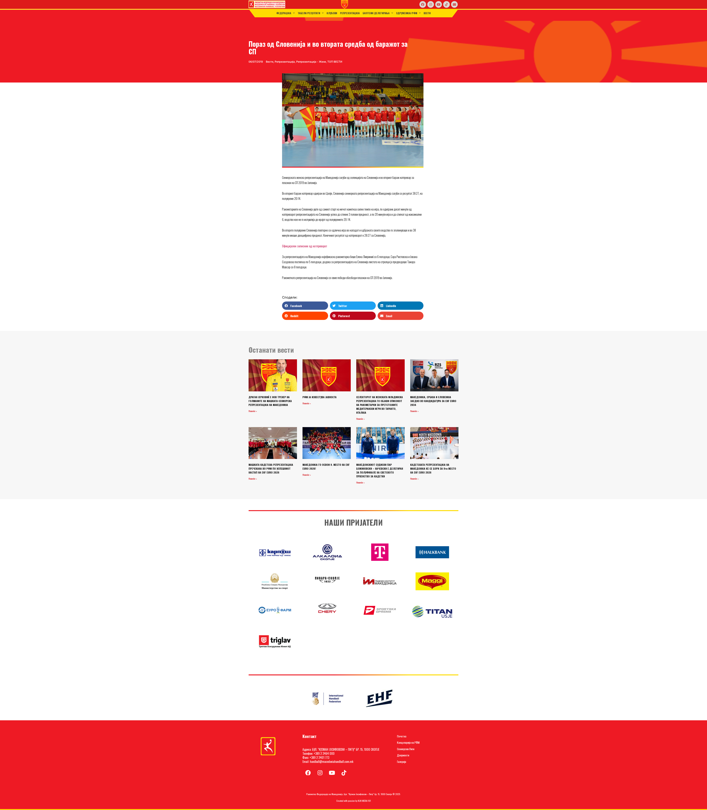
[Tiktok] (446, 4)
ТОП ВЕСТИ (334, 61)
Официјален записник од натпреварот (304, 246)
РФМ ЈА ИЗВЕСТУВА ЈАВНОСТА (320, 397)
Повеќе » (253, 411)
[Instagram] (430, 4)
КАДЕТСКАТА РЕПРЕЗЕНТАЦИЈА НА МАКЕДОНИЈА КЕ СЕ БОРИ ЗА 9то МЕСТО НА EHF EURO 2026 (433, 468)
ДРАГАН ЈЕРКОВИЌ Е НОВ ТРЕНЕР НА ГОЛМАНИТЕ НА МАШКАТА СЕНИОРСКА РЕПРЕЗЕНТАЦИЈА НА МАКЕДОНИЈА (270, 401)
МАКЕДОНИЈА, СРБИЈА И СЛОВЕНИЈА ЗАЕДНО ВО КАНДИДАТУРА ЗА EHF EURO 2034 (433, 401)
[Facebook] (422, 4)
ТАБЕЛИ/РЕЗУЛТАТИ (309, 13)
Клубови (332, 13)
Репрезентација (350, 13)
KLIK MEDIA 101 (364, 800)
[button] (305, 305)
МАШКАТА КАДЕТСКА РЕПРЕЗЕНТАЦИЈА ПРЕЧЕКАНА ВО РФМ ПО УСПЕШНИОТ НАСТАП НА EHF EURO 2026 (271, 468)
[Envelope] (454, 4)
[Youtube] (438, 4)
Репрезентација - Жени (311, 61)
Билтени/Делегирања (376, 13)
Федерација (283, 13)
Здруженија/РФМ (406, 13)
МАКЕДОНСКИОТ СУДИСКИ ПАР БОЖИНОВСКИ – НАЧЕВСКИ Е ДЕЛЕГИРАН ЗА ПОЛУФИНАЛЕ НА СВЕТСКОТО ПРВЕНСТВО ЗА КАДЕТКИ (379, 470)
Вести (427, 13)
